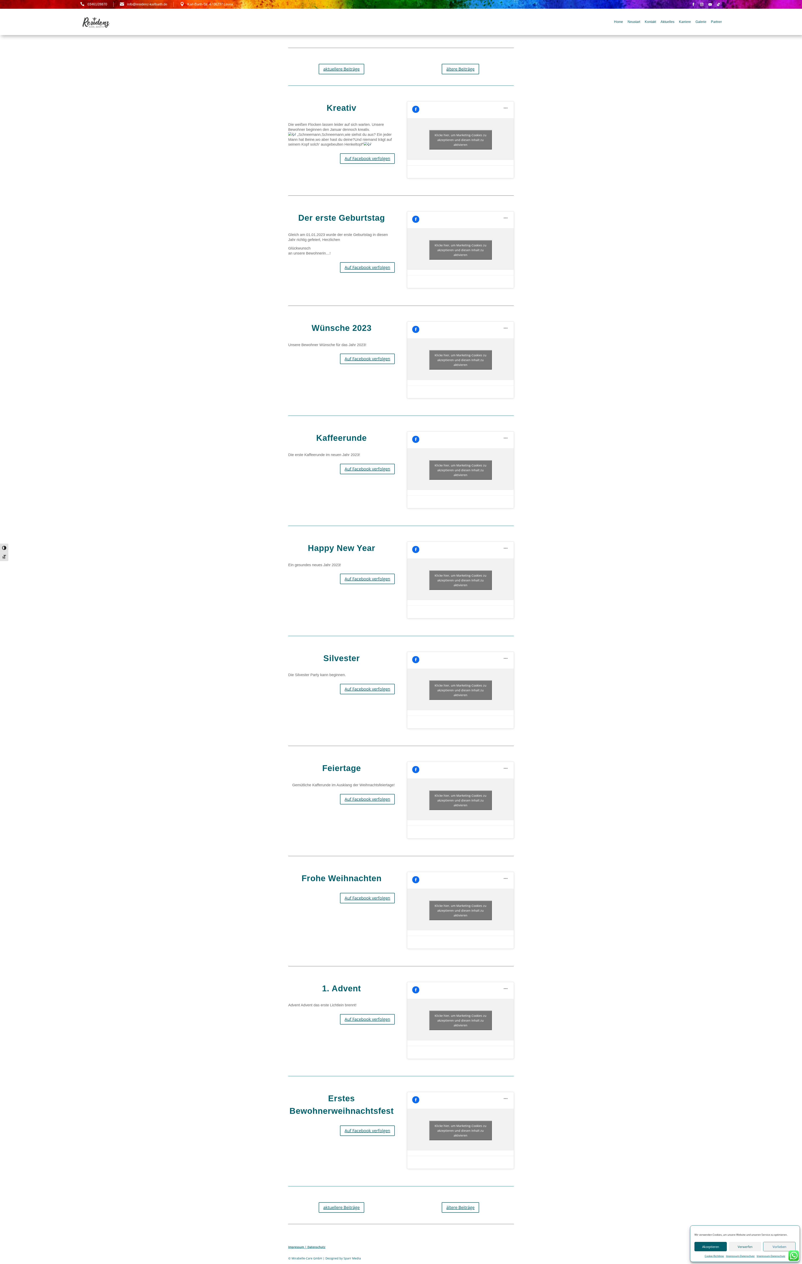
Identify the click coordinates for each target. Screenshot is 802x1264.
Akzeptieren (710, 1247)
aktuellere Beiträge (341, 69)
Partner (716, 22)
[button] (341, 248)
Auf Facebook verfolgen (367, 158)
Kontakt (650, 22)
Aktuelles (667, 22)
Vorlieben (779, 1247)
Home (618, 22)
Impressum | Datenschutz (306, 1247)
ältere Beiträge (460, 69)
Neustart (634, 22)
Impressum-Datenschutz (740, 1256)
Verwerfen (745, 1247)
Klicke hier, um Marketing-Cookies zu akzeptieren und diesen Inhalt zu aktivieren (460, 140)
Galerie (700, 22)
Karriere (685, 22)
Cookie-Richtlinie (714, 1256)
